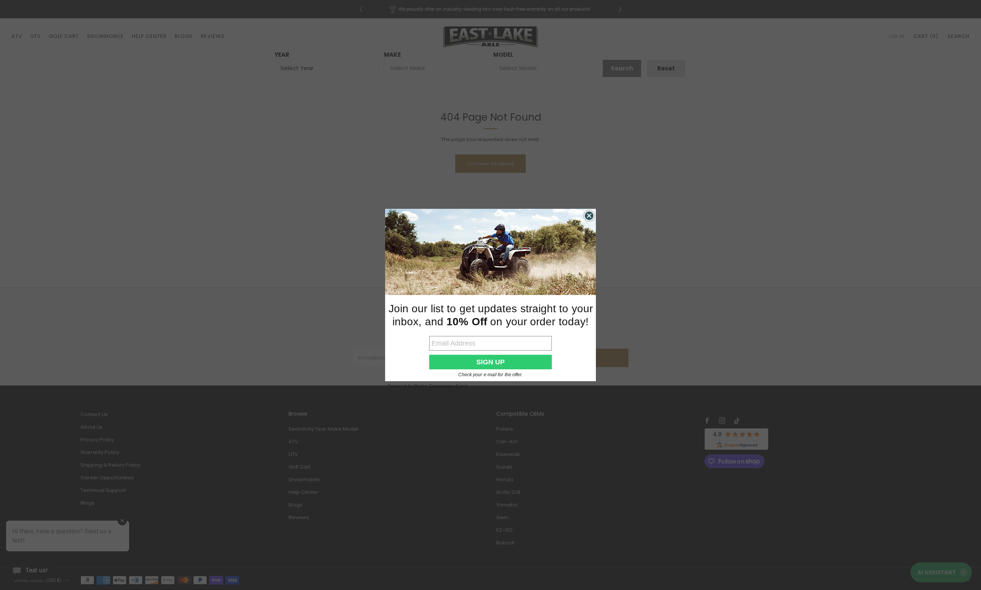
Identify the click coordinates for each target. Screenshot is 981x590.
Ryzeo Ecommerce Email (441, 386)
